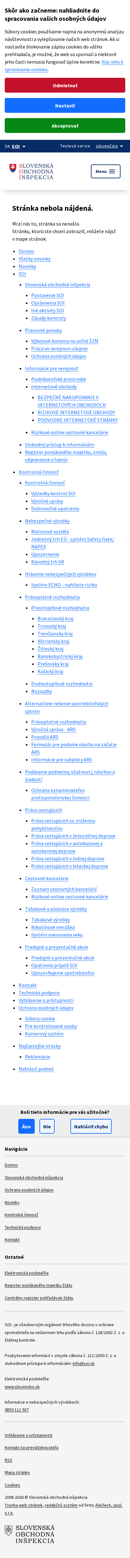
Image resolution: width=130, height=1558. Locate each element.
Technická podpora (39, 992)
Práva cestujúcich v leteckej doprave (69, 866)
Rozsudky (41, 691)
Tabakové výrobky (50, 919)
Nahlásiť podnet (36, 1069)
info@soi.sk (84, 1363)
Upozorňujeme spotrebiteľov (62, 973)
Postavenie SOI (47, 295)
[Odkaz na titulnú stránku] (31, 171)
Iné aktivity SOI (47, 310)
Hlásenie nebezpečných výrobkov (60, 574)
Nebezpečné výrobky (47, 521)
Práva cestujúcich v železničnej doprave (73, 836)
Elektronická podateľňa (27, 1273)
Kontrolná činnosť (39, 472)
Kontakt (28, 985)
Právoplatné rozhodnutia (52, 597)
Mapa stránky (17, 1472)
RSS (8, 1460)
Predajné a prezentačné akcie (56, 947)
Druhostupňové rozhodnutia (61, 683)
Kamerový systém (44, 1033)
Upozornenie (45, 554)
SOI (22, 274)
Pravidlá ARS (44, 737)
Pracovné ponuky (43, 330)
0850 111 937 (17, 1409)
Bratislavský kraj (55, 618)
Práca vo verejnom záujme (59, 348)
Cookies (12, 1485)
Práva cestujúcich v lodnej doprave (67, 858)
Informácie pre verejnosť (52, 368)
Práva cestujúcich (43, 810)
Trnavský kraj (52, 626)
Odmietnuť (65, 85)
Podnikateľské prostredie (58, 379)
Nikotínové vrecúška (53, 927)
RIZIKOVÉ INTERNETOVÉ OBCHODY (76, 412)
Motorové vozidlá (50, 531)
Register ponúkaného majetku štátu (38, 1285)
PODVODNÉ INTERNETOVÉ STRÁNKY (78, 420)
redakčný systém (61, 1505)
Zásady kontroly (48, 318)
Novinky (27, 266)
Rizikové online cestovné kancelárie (69, 432)
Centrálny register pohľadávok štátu (39, 1298)
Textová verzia (75, 146)
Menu (106, 171)
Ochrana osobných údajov (58, 356)
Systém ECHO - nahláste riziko (64, 584)
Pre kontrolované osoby (51, 1026)
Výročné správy (47, 501)
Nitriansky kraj (53, 641)
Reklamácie (37, 1056)
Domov (26, 251)
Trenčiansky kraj (55, 633)
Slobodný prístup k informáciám (59, 444)
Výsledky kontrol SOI (53, 493)
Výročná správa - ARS (53, 729)
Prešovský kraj (53, 664)
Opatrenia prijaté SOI (54, 965)
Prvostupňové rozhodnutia (60, 607)
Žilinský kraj (50, 648)
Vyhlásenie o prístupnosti (46, 1000)
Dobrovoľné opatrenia (55, 508)
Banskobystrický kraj (60, 656)
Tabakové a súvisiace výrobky (56, 909)
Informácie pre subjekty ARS (61, 759)
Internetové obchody (54, 386)
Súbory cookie (40, 1018)
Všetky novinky (34, 258)
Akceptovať (65, 126)
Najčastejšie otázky (40, 1046)
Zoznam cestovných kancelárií (64, 889)
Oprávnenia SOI (48, 303)
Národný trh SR (47, 561)
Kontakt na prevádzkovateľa (31, 1447)
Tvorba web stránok (24, 1505)
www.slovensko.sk (22, 1386)
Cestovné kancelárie (46, 878)
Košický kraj (50, 671)
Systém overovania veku (57, 934)
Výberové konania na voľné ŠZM (64, 341)
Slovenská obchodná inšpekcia (57, 284)
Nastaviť (65, 105)
